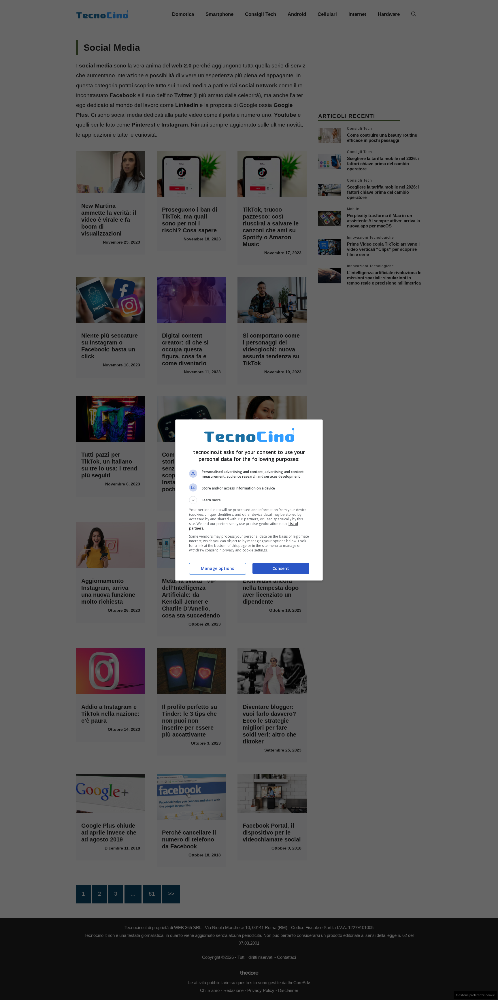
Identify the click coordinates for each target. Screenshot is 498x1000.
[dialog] (249, 500)
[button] (249, 500)
